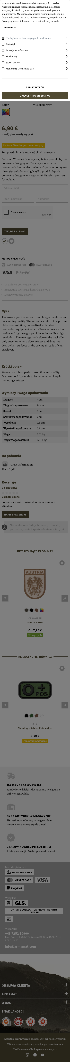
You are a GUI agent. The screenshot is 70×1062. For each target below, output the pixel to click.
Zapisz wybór (35, 87)
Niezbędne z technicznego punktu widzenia (28, 38)
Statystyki (11, 44)
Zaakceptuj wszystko (35, 95)
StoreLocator (13, 62)
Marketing (11, 56)
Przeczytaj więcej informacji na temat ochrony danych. (30, 21)
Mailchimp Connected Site (20, 68)
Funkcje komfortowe (17, 50)
